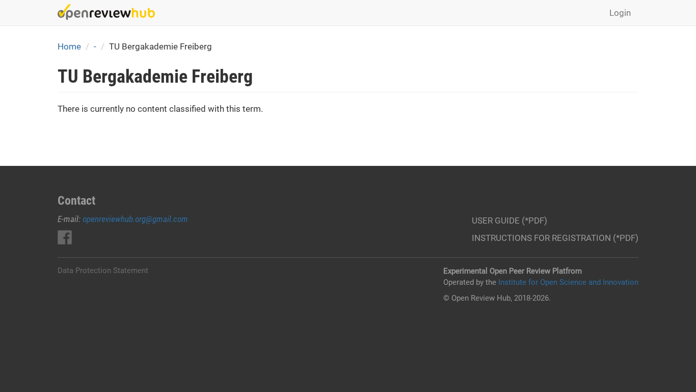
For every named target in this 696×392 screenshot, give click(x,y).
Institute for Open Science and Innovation (568, 282)
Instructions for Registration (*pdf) (555, 238)
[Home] (110, 12)
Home (69, 46)
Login (620, 13)
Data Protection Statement (103, 270)
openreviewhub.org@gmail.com (135, 219)
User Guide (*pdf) (509, 220)
